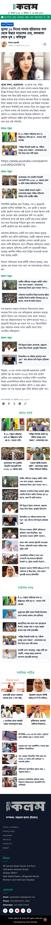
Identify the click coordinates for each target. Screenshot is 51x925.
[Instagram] (23, 910)
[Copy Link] (25, 403)
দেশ (31, 17)
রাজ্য (14, 17)
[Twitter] (11, 910)
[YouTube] (17, 910)
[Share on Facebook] (8, 403)
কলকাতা (20, 17)
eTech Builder (31, 922)
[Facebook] (5, 910)
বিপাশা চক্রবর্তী (13, 43)
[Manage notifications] (45, 920)
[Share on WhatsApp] (3, 403)
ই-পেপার (7, 17)
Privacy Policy (9, 831)
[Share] (44, 44)
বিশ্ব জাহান (39, 17)
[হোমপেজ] (2, 17)
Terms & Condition (10, 827)
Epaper (6, 848)
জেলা (27, 17)
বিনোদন (10, 24)
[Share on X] (14, 403)
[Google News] (29, 910)
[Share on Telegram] (19, 403)
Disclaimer (7, 835)
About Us (7, 840)
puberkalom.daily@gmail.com (22, 897)
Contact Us (7, 844)
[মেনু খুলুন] (48, 17)
